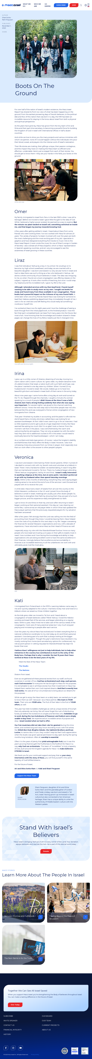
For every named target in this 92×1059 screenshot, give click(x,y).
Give (74, 5)
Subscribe (61, 5)
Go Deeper (47, 5)
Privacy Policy (35, 1054)
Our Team (46, 1021)
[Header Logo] (11, 5)
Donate (46, 851)
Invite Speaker (10, 1021)
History (7, 1034)
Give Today (15, 1005)
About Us (46, 1030)
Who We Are (37, 5)
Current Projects (50, 1025)
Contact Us (9, 1025)
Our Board (47, 1016)
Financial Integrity (13, 1030)
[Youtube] (20, 1048)
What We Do (27, 5)
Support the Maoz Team (26, 776)
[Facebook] (6, 1048)
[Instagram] (13, 1048)
